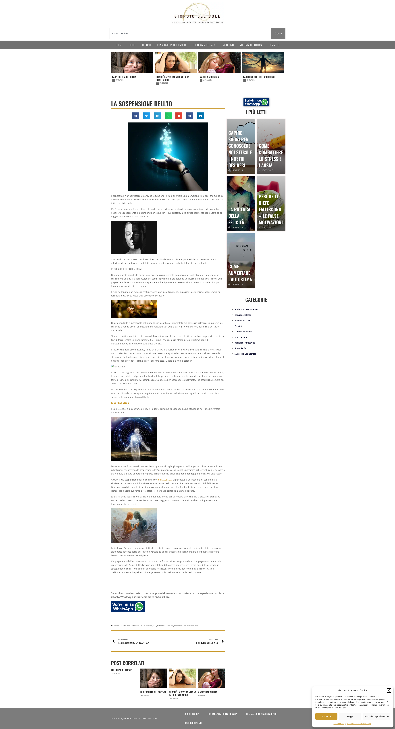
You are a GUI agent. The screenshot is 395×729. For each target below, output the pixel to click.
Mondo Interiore (243, 331)
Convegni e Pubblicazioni (171, 45)
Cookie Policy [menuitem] (192, 714)
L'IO (154, 625)
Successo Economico (245, 353)
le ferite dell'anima (165, 625)
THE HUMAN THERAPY (122, 670)
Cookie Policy (340, 723)
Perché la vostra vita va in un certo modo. (182, 693)
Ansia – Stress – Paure (246, 309)
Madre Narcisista (207, 692)
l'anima (149, 625)
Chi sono (146, 45)
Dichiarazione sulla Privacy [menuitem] (222, 714)
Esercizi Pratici (242, 320)
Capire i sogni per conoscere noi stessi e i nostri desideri (240, 149)
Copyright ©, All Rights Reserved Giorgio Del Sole (134, 718)
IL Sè (143, 625)
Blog (132, 45)
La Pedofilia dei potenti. (153, 692)
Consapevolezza (243, 314)
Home (119, 45)
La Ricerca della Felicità (239, 216)
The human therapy (204, 45)
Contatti (274, 45)
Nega (350, 716)
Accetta (326, 716)
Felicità (238, 326)
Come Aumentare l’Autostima (240, 273)
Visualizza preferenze (376, 716)
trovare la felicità (191, 625)
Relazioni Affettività (245, 342)
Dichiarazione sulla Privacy (359, 723)
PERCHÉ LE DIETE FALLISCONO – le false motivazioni (271, 209)
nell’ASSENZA (165, 479)
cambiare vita (120, 625)
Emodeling (228, 45)
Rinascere (178, 625)
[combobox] (190, 33)
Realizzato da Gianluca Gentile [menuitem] (262, 714)
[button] (388, 690)
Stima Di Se (240, 348)
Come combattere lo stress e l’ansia (271, 155)
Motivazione (241, 337)
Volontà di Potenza (251, 45)
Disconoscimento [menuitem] (193, 723)
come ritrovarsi (133, 625)
